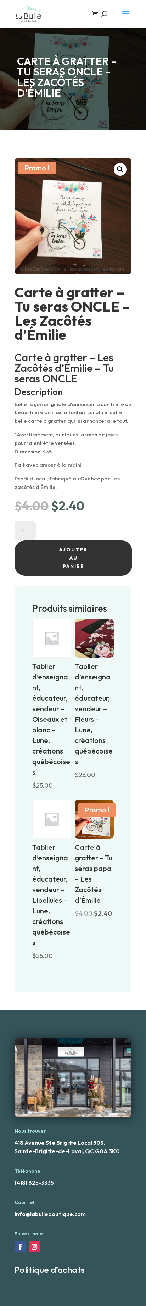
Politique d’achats (50, 1269)
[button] (120, 169)
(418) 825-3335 (34, 1182)
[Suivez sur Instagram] (34, 1246)
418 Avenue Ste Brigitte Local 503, (60, 1142)
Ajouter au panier (73, 558)
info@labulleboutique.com (50, 1213)
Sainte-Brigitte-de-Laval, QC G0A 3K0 (67, 1151)
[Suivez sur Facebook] (20, 1246)
